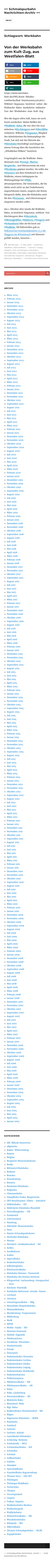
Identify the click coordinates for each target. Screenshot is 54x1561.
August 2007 (13, 1016)
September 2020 (15, 447)
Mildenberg (13, 1316)
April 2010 (12, 900)
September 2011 (15, 838)
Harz (9, 1229)
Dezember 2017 (15, 567)
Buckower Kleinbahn (17, 1186)
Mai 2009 (12, 940)
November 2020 (15, 440)
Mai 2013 (11, 766)
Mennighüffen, (14, 220)
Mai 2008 (12, 983)
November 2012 (15, 788)
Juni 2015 (11, 675)
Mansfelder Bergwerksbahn (21, 1305)
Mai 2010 (11, 896)
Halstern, (29, 220)
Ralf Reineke (13, 245)
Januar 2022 (13, 389)
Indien (10, 1247)
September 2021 (15, 404)
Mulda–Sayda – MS (17, 1327)
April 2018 (12, 552)
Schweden (12, 1450)
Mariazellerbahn (15, 1309)
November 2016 (15, 614)
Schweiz (11, 1454)
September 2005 (15, 1099)
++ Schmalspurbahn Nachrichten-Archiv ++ (22, 10)
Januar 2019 (13, 519)
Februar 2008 (14, 994)
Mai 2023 (11, 331)
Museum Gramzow (16, 1331)
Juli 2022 (11, 367)
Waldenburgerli (15, 1508)
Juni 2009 (12, 936)
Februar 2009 (14, 951)
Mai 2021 (11, 418)
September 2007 (15, 1012)
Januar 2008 (13, 998)
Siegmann (19, 256)
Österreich (12, 1353)
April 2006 (12, 1074)
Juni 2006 (12, 1067)
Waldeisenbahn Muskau (19, 1505)
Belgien (11, 1157)
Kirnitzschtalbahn (16, 1269)
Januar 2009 (13, 954)
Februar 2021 (13, 429)
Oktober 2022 (14, 356)
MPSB (10, 1324)
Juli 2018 (11, 541)
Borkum (11, 1171)
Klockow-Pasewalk (17, 1287)
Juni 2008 (12, 980)
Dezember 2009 (15, 914)
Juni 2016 (12, 632)
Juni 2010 (11, 893)
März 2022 (12, 382)
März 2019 (12, 512)
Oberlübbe (42, 129)
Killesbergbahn (15, 1266)
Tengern (40, 220)
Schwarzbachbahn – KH (19, 1447)
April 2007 (12, 1030)
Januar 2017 (13, 606)
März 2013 (12, 773)
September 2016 (15, 621)
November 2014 (15, 701)
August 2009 (13, 929)
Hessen (10, 1240)
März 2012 (12, 817)
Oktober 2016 (14, 617)
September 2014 (15, 708)
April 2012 (12, 813)
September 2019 (15, 490)
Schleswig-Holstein (17, 1440)
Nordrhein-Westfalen (18, 1342)
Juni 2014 (11, 719)
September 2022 (15, 360)
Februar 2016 (13, 646)
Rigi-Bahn (12, 1407)
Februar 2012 (13, 820)
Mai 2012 (11, 809)
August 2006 (13, 1059)
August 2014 (13, 712)
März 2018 (12, 556)
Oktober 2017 (14, 574)
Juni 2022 (12, 371)
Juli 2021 (11, 411)
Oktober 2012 (14, 791)
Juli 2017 (11, 585)
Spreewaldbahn (15, 1469)
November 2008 (15, 962)
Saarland (11, 1425)
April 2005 (12, 1117)
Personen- (19, 198)
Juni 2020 (12, 458)
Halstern (8, 250)
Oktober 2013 (14, 748)
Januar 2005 (13, 1121)
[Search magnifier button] (47, 273)
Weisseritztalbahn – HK (19, 1516)
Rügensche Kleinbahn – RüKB (22, 1418)
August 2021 (13, 407)
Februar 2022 (14, 385)
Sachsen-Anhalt (15, 1432)
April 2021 (12, 422)
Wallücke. (11, 227)
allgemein (12, 1146)
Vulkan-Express (15, 1501)
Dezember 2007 (15, 1001)
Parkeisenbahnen (16, 1374)
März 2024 (12, 295)
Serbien (11, 1461)
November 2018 (15, 527)
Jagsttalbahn (13, 1258)
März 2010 (12, 904)
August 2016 (13, 625)
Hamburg (12, 1222)
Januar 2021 (13, 433)
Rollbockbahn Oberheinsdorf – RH (25, 1411)
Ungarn (11, 1498)
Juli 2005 (11, 1107)
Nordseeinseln (14, 1345)
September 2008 (15, 969)
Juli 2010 (11, 889)
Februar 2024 (14, 298)
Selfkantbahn (14, 1458)
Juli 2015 (11, 672)
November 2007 (15, 1005)
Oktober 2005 (14, 1096)
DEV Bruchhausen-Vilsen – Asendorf (26, 1200)
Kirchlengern (23, 129)
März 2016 (12, 643)
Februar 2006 (14, 1081)
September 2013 (15, 751)
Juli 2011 (11, 846)
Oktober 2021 (14, 400)
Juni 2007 (12, 1023)
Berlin (10, 1164)
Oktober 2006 (14, 1052)
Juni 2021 (11, 414)
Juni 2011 (11, 849)
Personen (42, 253)
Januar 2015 (13, 693)
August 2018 (13, 538)
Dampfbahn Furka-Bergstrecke (23, 1197)
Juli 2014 (11, 715)
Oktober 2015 (14, 661)
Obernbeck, (31, 216)
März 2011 (12, 860)
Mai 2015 (11, 679)
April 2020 (12, 465)
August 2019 (13, 494)
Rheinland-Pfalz (15, 1403)
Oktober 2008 (14, 965)
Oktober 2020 (14, 443)
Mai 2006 (12, 1070)
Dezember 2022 (15, 349)
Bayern (10, 1153)
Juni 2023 (12, 327)
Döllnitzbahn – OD (16, 1204)
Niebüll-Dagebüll (16, 1334)
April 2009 (12, 943)
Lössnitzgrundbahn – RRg (20, 1302)
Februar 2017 (13, 603)
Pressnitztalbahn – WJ (18, 1396)
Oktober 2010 (14, 878)
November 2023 (15, 309)
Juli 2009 (11, 933)
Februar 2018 (13, 559)
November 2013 (15, 744)
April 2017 (12, 596)
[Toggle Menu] (47, 1545)
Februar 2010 (13, 907)
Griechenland (14, 1219)
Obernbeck (32, 253)
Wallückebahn (20, 247)
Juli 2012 (11, 802)
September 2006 (15, 1056)
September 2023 (15, 317)
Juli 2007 (11, 1020)
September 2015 (15, 664)
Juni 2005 (12, 1110)
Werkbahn (11, 169)
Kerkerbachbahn (15, 1262)
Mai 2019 (11, 505)
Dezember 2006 (15, 1045)
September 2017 (15, 577)
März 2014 (12, 730)
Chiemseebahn (14, 1193)
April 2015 (12, 683)
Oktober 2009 (14, 922)
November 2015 (15, 657)
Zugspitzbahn (14, 1534)
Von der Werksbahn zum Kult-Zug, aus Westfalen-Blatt (23, 51)
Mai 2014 (11, 722)
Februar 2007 (14, 1038)
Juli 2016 (11, 628)
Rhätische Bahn (15, 1400)
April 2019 (12, 509)
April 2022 (12, 378)
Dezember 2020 (15, 436)
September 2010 (15, 882)
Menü (8, 20)
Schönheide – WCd (17, 1443)
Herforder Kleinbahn (17, 1237)
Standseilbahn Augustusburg (22, 1472)
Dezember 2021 (15, 393)
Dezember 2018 (15, 523)
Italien (10, 1255)
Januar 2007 (13, 1041)
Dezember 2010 (15, 871)
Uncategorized (14, 1494)
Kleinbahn (11, 143)
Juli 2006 (11, 1063)
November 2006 (15, 1049)
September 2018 (15, 534)
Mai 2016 (11, 635)
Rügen (10, 1414)
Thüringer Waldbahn (18, 1483)
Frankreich (12, 1215)
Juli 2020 (11, 454)
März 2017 (12, 599)
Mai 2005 (12, 1114)
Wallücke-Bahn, (14, 125)
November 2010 (15, 875)
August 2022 (13, 364)
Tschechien (13, 1487)
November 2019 (15, 483)
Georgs (40, 247)
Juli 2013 (11, 759)
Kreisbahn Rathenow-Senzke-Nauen (26, 1291)
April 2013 (12, 770)
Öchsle (10, 1349)
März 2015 (12, 686)
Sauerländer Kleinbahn (19, 1436)
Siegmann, (32, 133)
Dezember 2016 (15, 610)
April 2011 (12, 857)
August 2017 (13, 581)
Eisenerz (10, 172)
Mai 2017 (11, 592)
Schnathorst (12, 223)
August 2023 (13, 320)
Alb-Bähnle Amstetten (19, 1142)
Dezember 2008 (15, 958)
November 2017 (15, 570)
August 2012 (13, 799)
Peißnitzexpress (15, 1378)
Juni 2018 (11, 545)
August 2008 (13, 972)
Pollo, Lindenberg (16, 1392)
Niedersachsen (14, 1338)
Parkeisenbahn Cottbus (19, 1360)
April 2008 (12, 987)
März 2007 (12, 1034)
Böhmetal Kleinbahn (17, 1168)
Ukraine (11, 1490)
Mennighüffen (10, 253)
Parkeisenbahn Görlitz (18, 1363)
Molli (9, 1320)
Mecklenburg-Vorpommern (21, 1313)
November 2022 (15, 353)
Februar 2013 (13, 777)
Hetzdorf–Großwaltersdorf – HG (24, 1244)
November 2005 (15, 1092)
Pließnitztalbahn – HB (18, 1382)
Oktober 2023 (14, 313)
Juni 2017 (11, 588)
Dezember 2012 (15, 784)
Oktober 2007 (14, 1009)
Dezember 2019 (15, 480)
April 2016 (12, 639)
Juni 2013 (11, 762)
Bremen (11, 1182)
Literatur (11, 1298)
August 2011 (13, 842)
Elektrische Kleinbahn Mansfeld (23, 1208)
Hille (14, 250)
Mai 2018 (11, 548)
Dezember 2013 (15, 741)
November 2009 (15, 918)
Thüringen (12, 1479)
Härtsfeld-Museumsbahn (20, 1226)
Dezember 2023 (15, 306)
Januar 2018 (13, 563)
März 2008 (12, 991)
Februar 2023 (14, 342)
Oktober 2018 (14, 530)
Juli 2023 (11, 324)
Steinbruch (25, 234)
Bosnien (11, 1175)
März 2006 (12, 1078)
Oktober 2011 (13, 835)
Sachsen (11, 1429)
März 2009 (12, 947)
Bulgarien (12, 1190)
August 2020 (13, 451)
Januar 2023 (13, 346)
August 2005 (13, 1103)
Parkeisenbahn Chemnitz (20, 1356)
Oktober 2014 (14, 704)
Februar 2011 (13, 864)
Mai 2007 (11, 1027)
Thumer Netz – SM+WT (19, 1476)
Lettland (11, 1295)
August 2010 (13, 885)
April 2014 (12, 726)
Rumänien (12, 1421)
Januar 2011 (13, 867)
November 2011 (15, 831)
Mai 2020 (12, 461)
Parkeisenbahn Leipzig (19, 1367)
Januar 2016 (13, 650)
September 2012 (15, 795)
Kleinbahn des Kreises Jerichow (23, 1276)
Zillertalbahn (13, 1527)
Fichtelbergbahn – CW (18, 1211)
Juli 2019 (11, 498)
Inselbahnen (13, 1251)
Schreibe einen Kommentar (36, 258)
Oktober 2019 (14, 487)
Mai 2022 (12, 375)
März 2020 (12, 469)
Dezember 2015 (15, 654)
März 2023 (12, 338)
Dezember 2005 (15, 1088)
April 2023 (12, 335)
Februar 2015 (13, 690)
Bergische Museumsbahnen (21, 1161)
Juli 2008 (11, 976)
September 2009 (15, 925)
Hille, (28, 180)
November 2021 (15, 396)
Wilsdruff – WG (15, 1523)
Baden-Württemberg (18, 1150)
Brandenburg (14, 1179)
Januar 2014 (13, 737)
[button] (13, 65)
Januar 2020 (13, 476)
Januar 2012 (13, 824)
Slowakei (11, 1465)
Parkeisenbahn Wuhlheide (20, 1371)
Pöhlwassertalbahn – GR (20, 1385)
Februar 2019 (13, 516)
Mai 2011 (11, 853)
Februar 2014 (13, 733)
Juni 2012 (11, 806)
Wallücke (8, 258)
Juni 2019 (12, 501)
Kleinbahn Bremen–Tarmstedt (23, 1273)
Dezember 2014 (15, 697)
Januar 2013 (13, 780)
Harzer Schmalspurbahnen (21, 1233)
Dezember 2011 (14, 828)
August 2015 (13, 668)
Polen (10, 1389)
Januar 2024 (13, 302)
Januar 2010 (13, 911)
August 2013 (13, 755)
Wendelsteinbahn (16, 1519)
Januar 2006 (13, 1085)
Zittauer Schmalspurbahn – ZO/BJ (24, 1530)
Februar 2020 (14, 472)
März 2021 (12, 425)
